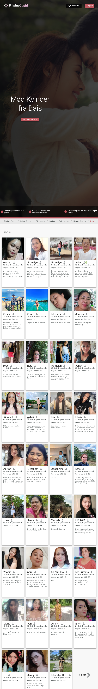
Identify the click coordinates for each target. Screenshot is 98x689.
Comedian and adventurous (60, 323)
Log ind (90, 6)
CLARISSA (57, 572)
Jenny (30, 675)
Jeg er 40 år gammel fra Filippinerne (11, 633)
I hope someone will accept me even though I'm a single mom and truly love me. (84, 531)
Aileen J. (8, 417)
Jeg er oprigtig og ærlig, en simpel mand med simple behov (36, 376)
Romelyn (32, 262)
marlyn (7, 262)
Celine (7, 314)
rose (6, 365)
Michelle (56, 314)
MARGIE (80, 520)
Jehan (78, 365)
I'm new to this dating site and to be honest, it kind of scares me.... (12, 582)
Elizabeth (32, 468)
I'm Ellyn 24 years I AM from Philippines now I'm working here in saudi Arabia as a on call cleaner (84, 635)
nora (30, 572)
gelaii (30, 417)
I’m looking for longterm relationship (83, 323)
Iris (53, 417)
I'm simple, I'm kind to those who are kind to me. (36, 530)
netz (29, 365)
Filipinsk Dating (10, 221)
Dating (52, 221)
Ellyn (78, 623)
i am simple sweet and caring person (58, 427)
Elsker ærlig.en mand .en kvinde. (11, 427)
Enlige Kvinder (26, 221)
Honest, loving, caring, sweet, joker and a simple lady (35, 685)
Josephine (57, 468)
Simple (53, 477)
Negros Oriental (80, 221)
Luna (6, 520)
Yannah (55, 520)
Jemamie (32, 520)
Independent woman (58, 529)
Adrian (7, 468)
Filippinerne (40, 221)
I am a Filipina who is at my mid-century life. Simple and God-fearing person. (36, 479)
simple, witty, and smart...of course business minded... (12, 375)
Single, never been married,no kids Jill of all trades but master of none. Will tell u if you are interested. (84, 273)
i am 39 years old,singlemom (37, 632)
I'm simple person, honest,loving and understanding (81, 582)
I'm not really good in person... (58, 633)
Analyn (55, 623)
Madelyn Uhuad (59, 675)
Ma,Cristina (82, 572)
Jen (29, 623)
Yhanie (7, 572)
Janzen (79, 314)
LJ (4, 675)
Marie (78, 417)
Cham (30, 314)
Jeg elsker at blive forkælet (36, 323)
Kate (78, 468)
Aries (78, 262)
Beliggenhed (64, 221)
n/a (52, 581)
